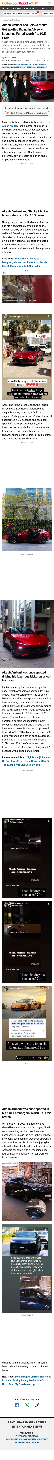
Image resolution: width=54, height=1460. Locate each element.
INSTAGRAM (40, 64)
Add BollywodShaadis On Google (20, 13)
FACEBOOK (29, 64)
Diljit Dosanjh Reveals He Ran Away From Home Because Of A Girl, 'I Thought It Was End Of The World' (26, 761)
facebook (33, 1436)
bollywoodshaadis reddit (33, 1439)
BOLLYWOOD (29, 8)
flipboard (21, 1436)
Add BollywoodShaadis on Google (29, 113)
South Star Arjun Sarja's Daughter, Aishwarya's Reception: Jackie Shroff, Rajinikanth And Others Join (24, 262)
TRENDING (16, 8)
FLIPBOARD (19, 64)
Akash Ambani (10, 125)
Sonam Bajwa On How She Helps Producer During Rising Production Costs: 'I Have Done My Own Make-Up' (26, 1380)
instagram (12, 1439)
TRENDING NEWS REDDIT (37, 67)
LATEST (5, 8)
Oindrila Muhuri (10, 58)
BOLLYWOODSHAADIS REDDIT (14, 67)
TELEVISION (43, 8)
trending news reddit (27, 1442)
